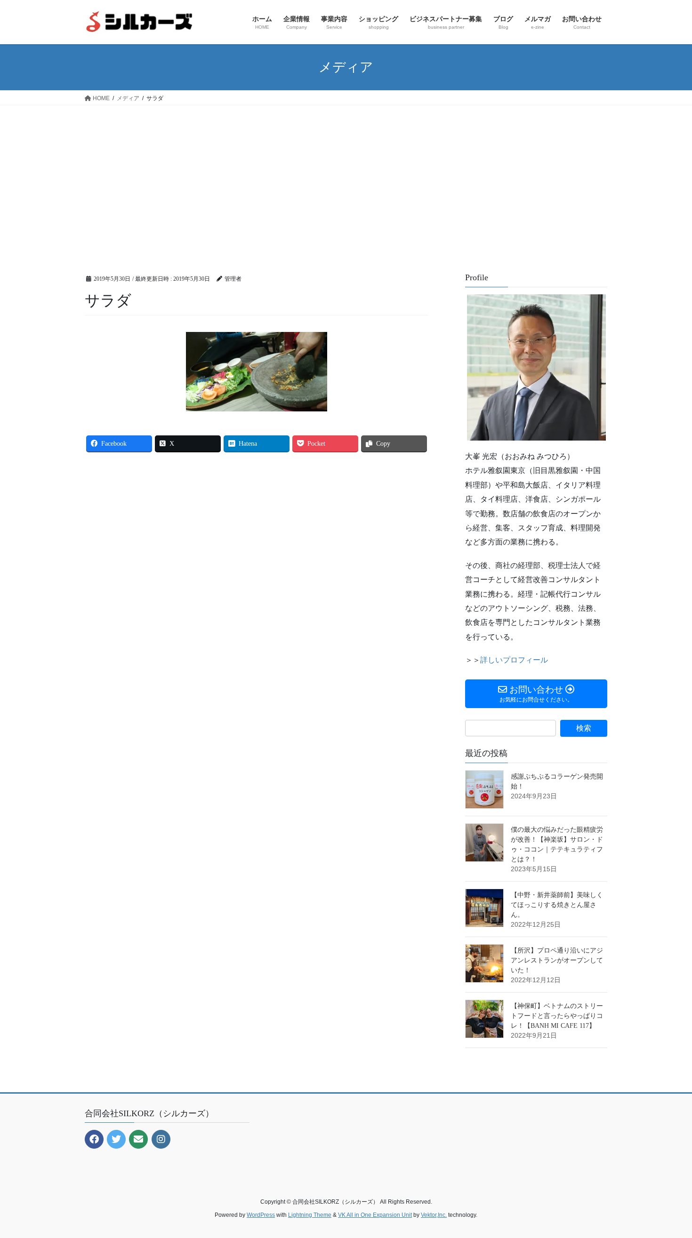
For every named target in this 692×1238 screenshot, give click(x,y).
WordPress (261, 1215)
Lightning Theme (309, 1215)
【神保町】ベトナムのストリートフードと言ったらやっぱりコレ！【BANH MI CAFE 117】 (557, 1015)
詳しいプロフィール (514, 660)
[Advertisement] (346, 176)
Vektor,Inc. (434, 1215)
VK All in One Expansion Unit (375, 1215)
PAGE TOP (667, 1192)
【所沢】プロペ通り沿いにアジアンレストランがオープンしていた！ (557, 960)
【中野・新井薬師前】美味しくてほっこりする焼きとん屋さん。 (557, 904)
